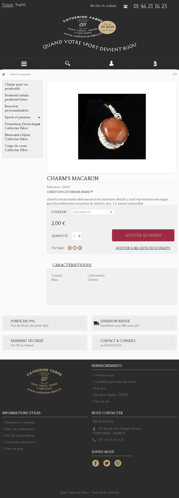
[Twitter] (107, 463)
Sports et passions (17, 117)
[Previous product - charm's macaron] (173, 73)
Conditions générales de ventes (115, 382)
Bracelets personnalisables (17, 108)
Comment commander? (20, 442)
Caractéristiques (71, 265)
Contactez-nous (104, 375)
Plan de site (102, 401)
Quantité (60, 236)
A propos (100, 388)
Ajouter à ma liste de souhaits (143, 248)
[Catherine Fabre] (89, 27)
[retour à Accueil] (3, 74)
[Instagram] (118, 463)
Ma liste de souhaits (103, 6)
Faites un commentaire (19, 429)
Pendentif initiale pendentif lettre (17, 97)
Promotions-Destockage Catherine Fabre (22, 126)
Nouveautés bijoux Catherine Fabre (17, 137)
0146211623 (113, 345)
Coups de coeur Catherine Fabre (16, 148)
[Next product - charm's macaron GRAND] (176, 73)
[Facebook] (96, 463)
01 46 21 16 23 (150, 6)
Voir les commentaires (19, 435)
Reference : (54, 187)
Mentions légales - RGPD (111, 395)
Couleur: (59, 212)
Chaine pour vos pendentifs (16, 86)
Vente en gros (14, 449)
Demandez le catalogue (20, 422)
